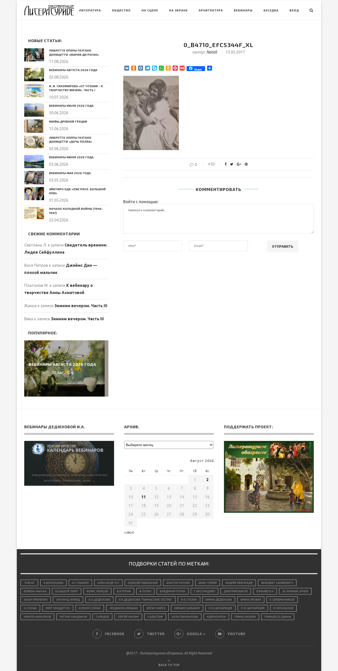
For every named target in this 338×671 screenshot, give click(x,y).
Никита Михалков (37, 616)
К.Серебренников (282, 599)
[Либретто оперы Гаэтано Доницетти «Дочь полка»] (34, 142)
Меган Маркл (156, 608)
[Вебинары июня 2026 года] (34, 161)
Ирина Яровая (251, 599)
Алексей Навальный (143, 582)
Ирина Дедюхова (219, 599)
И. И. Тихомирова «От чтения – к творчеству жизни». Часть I (76, 88)
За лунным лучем (295, 591)
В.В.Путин (124, 591)
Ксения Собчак (90, 608)
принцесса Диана (278, 616)
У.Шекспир (155, 616)
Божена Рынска (35, 591)
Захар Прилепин (36, 599)
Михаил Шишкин (187, 608)
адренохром (216, 616)
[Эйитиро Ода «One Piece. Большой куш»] (34, 193)
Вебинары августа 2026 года (73, 70)
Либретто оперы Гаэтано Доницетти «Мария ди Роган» (74, 52)
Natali (211, 52)
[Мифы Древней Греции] (34, 126)
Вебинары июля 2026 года (71, 105)
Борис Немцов (97, 591)
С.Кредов (102, 616)
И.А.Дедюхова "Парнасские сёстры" (145, 599)
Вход (294, 10)
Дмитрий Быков (236, 591)
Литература (90, 10)
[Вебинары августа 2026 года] (34, 74)
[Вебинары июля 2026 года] (34, 110)
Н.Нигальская (283, 608)
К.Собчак (30, 608)
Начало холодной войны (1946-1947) (76, 211)
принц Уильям (245, 616)
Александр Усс (108, 582)
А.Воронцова (53, 582)
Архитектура (211, 10)
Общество (121, 10)
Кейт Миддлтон (58, 608)
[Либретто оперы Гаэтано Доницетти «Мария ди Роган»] (34, 54)
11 (143, 497)
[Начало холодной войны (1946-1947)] (34, 213)
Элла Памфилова (184, 616)
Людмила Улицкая (123, 608)
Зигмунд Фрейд (68, 599)
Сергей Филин (128, 616)
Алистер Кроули (178, 582)
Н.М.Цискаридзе (220, 608)
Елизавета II (265, 591)
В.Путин (145, 591)
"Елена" (29, 582)
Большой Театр (66, 591)
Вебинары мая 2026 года (70, 173)
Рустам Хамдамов (73, 616)
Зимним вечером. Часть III (80, 305)
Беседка (271, 10)
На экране (178, 10)
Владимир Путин (172, 591)
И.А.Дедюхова (99, 599)
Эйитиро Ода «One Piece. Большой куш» (77, 191)
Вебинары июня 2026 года (71, 157)
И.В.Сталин (189, 599)
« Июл (129, 532)
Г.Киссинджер (204, 591)
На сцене (150, 10)
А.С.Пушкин (80, 582)
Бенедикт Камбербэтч (277, 582)
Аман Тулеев (207, 582)
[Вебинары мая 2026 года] (34, 177)
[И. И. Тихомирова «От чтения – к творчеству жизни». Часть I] (34, 90)
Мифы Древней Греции (68, 121)
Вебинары (243, 10)
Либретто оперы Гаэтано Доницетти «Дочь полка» (70, 139)
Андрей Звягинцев (239, 582)
